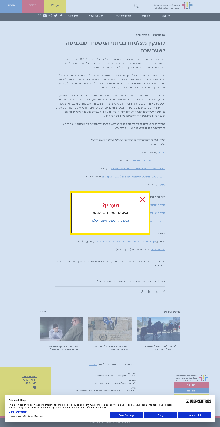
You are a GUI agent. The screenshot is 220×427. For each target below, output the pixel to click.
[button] (142, 199)
